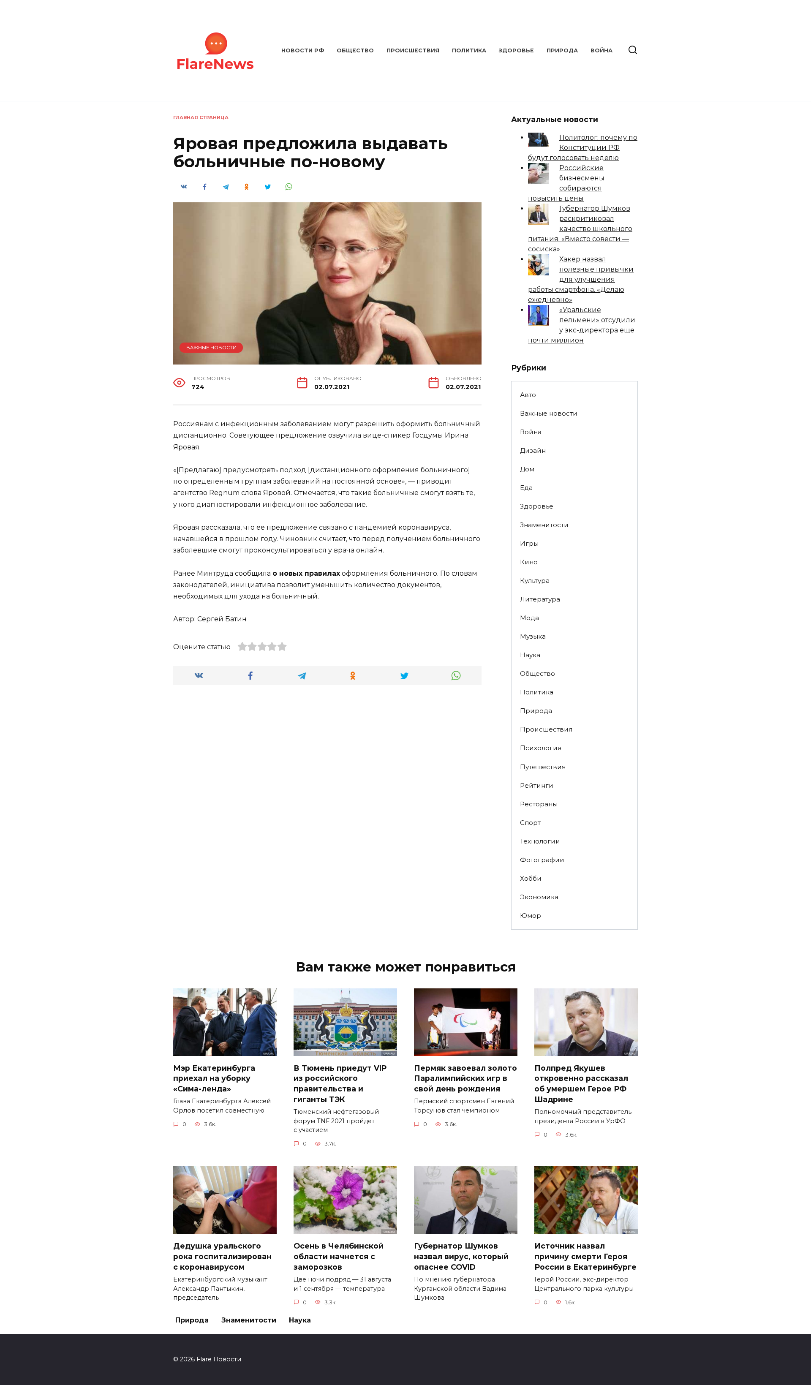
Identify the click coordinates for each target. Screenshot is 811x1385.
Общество (355, 50)
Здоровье (516, 50)
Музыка (533, 636)
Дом (527, 469)
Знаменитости (544, 525)
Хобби (531, 878)
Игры (529, 543)
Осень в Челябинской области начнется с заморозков (339, 1256)
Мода (529, 618)
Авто (528, 395)
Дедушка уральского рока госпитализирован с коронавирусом (222, 1256)
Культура (535, 581)
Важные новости (211, 348)
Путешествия (543, 767)
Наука (530, 655)
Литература (540, 599)
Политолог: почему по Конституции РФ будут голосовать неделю (582, 147)
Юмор (530, 916)
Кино (529, 562)
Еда (526, 488)
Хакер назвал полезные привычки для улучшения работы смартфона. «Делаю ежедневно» (581, 279)
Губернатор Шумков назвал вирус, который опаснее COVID (461, 1256)
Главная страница (201, 117)
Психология (540, 748)
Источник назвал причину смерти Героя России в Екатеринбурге (585, 1256)
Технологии (540, 841)
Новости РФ (302, 50)
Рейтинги (536, 785)
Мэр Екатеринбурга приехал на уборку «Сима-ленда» (214, 1078)
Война (601, 50)
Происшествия (412, 50)
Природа (562, 50)
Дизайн (533, 450)
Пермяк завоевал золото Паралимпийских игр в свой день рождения (465, 1078)
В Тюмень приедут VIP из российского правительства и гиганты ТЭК (340, 1083)
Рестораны (539, 804)
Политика (469, 50)
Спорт (530, 823)
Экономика (539, 897)
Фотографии (542, 860)
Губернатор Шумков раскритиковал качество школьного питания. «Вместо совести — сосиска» (580, 228)
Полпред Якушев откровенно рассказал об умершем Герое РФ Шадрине (581, 1083)
